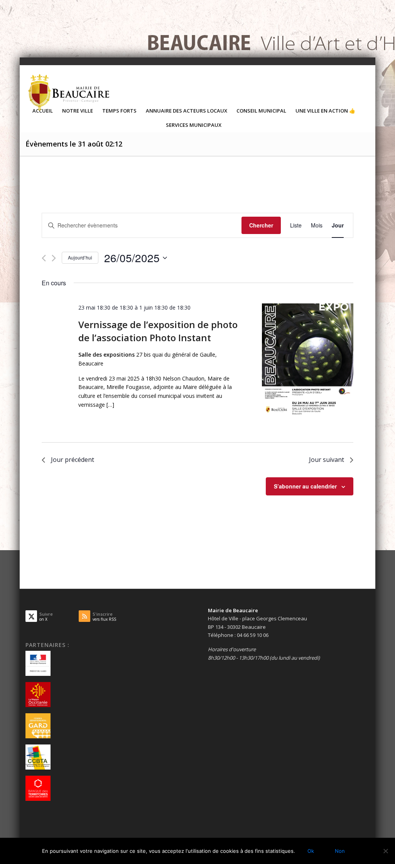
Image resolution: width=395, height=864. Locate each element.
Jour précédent (72, 459)
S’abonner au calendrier (305, 486)
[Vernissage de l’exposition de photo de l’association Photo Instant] (307, 360)
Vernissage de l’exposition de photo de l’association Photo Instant (158, 331)
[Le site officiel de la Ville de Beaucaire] (69, 92)
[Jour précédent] (44, 258)
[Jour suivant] (54, 258)
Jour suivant (326, 459)
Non (340, 851)
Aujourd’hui (80, 257)
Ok (310, 851)
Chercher (261, 225)
